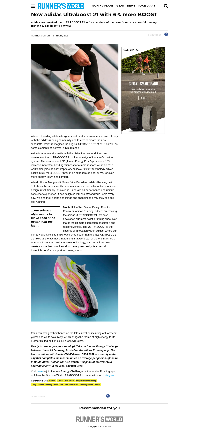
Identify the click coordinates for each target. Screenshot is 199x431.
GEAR (120, 6)
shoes (97, 385)
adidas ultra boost (65, 381)
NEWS (131, 6)
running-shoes (86, 385)
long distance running (86, 381)
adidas (52, 381)
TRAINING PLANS (101, 6)
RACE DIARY (146, 6)
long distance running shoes (45, 385)
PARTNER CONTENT (69, 385)
